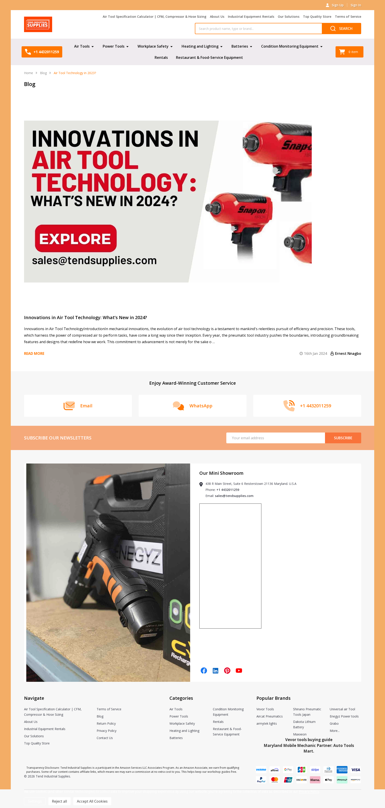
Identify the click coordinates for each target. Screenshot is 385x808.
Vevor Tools (265, 709)
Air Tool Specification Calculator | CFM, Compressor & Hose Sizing (154, 16)
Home (28, 73)
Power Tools (114, 46)
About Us (217, 16)
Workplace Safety (153, 46)
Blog (100, 716)
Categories (181, 698)
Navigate (34, 698)
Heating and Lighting (200, 46)
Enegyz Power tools (344, 716)
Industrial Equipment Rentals (251, 16)
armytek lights (266, 723)
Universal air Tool (342, 709)
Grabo (334, 723)
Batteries (239, 46)
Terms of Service (348, 16)
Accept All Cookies (92, 801)
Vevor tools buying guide (308, 739)
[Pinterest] (227, 670)
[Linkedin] (215, 670)
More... (335, 731)
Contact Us (105, 738)
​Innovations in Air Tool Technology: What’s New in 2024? (85, 317)
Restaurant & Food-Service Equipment (209, 57)
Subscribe (343, 437)
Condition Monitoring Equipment (289, 46)
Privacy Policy (106, 731)
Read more (34, 353)
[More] (92, 46)
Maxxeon (300, 734)
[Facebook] (203, 670)
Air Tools (82, 46)
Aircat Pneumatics (269, 716)
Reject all (59, 801)
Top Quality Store (317, 16)
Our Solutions (288, 16)
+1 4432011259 (227, 490)
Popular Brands (273, 698)
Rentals (161, 57)
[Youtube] (238, 670)
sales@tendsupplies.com (234, 496)
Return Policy (106, 723)
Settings (35, 801)
